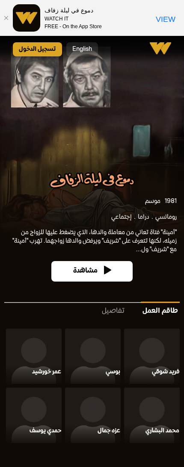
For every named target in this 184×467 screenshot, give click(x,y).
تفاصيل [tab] (113, 311)
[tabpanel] (92, 387)
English (82, 49)
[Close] (6, 18)
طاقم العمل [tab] (160, 311)
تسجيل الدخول (37, 49)
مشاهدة (85, 271)
